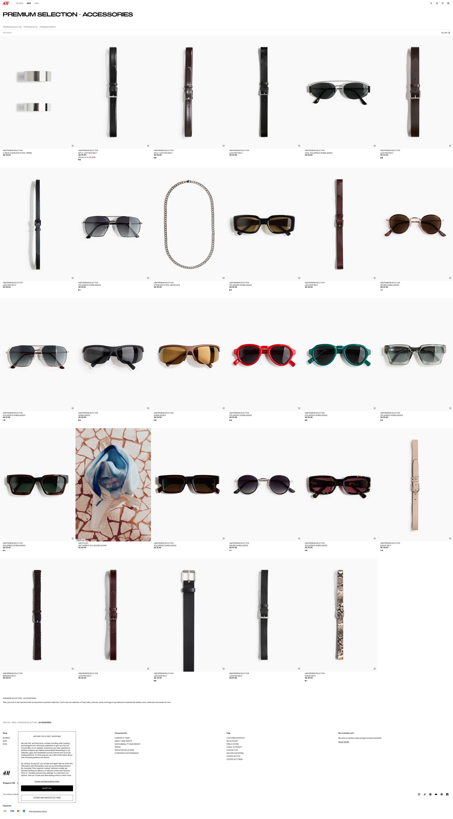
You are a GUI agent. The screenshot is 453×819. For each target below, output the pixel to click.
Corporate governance (127, 753)
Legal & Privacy (234, 747)
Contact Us (232, 750)
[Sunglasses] (113, 354)
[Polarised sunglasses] (113, 224)
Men (29, 3)
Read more (343, 742)
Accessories (45, 722)
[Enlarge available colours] (79, 159)
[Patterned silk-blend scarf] (113, 484)
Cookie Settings (234, 759)
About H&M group (123, 741)
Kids (37, 3)
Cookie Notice (233, 756)
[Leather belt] (264, 92)
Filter (444, 33)
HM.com (6, 722)
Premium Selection (27, 722)
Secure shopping (234, 753)
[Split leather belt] (113, 92)
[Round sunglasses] (415, 224)
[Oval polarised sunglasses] (340, 92)
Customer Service (235, 738)
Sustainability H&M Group (127, 744)
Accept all (47, 788)
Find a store (232, 744)
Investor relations (124, 750)
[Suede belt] (415, 484)
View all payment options (38, 811)
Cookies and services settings (47, 798)
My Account (232, 741)
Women (19, 3)
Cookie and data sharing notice (47, 781)
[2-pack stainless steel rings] (38, 92)
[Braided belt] (38, 615)
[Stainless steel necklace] (188, 224)
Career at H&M (122, 738)
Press (118, 747)
